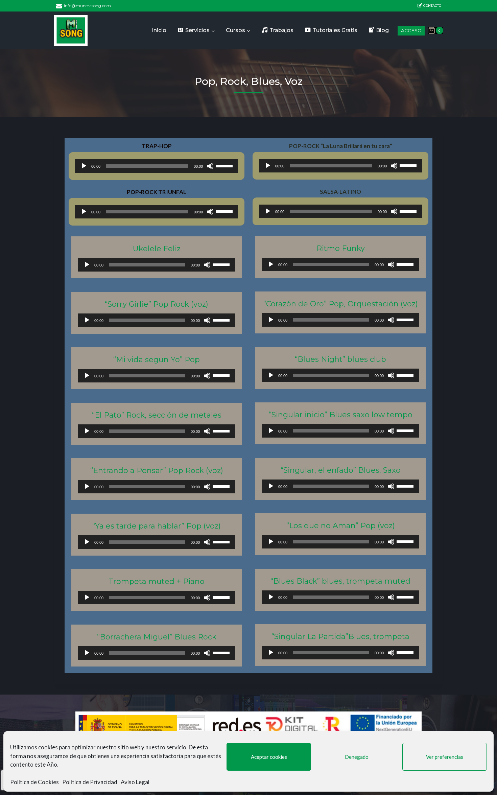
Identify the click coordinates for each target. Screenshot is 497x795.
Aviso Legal (135, 782)
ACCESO (411, 30)
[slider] (225, 165)
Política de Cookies (34, 782)
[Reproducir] (83, 166)
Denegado (357, 757)
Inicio (159, 30)
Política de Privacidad (89, 782)
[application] (156, 166)
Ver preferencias (444, 757)
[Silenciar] (210, 166)
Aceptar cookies (269, 757)
